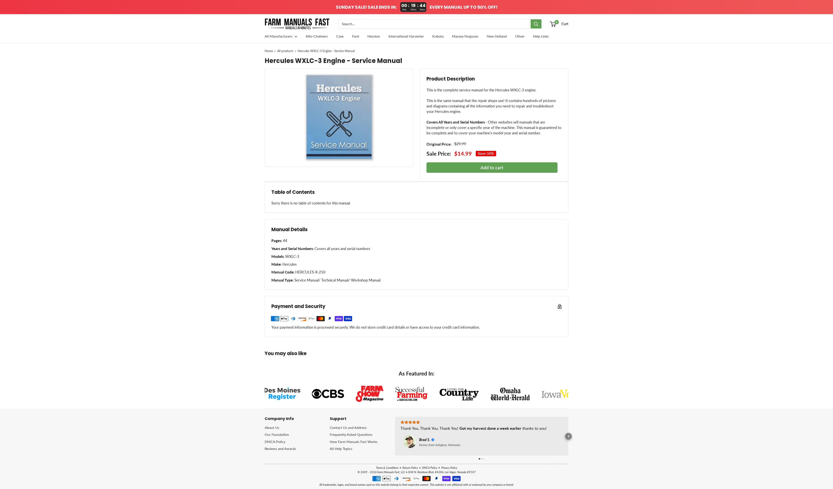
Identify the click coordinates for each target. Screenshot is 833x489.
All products (285, 51)
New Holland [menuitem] (497, 36)
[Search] (536, 23)
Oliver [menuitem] (520, 36)
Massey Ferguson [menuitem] (465, 36)
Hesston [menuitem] (373, 36)
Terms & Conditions (387, 467)
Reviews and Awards (280, 448)
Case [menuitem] (340, 36)
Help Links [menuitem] (541, 36)
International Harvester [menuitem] (406, 36)
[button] (395, 436)
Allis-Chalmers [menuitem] (317, 36)
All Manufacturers (278, 36)
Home (269, 51)
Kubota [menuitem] (438, 36)
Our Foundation (277, 434)
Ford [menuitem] (355, 36)
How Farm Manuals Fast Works (353, 442)
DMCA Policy (275, 442)
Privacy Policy (449, 467)
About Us (272, 427)
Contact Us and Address (348, 427)
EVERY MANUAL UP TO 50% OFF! (463, 7)
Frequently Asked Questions (351, 434)
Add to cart (491, 167)
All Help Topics (341, 448)
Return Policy (410, 467)
